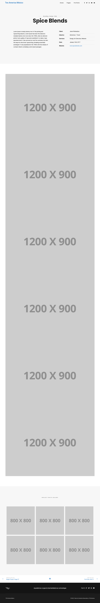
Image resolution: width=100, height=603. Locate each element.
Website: (61, 46)
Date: (60, 42)
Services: (62, 38)
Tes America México (14, 3)
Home (62, 3)
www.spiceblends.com (76, 46)
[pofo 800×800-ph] (21, 520)
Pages (69, 3)
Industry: (61, 35)
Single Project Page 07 (12, 579)
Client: (61, 31)
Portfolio (77, 3)
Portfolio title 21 (89, 579)
